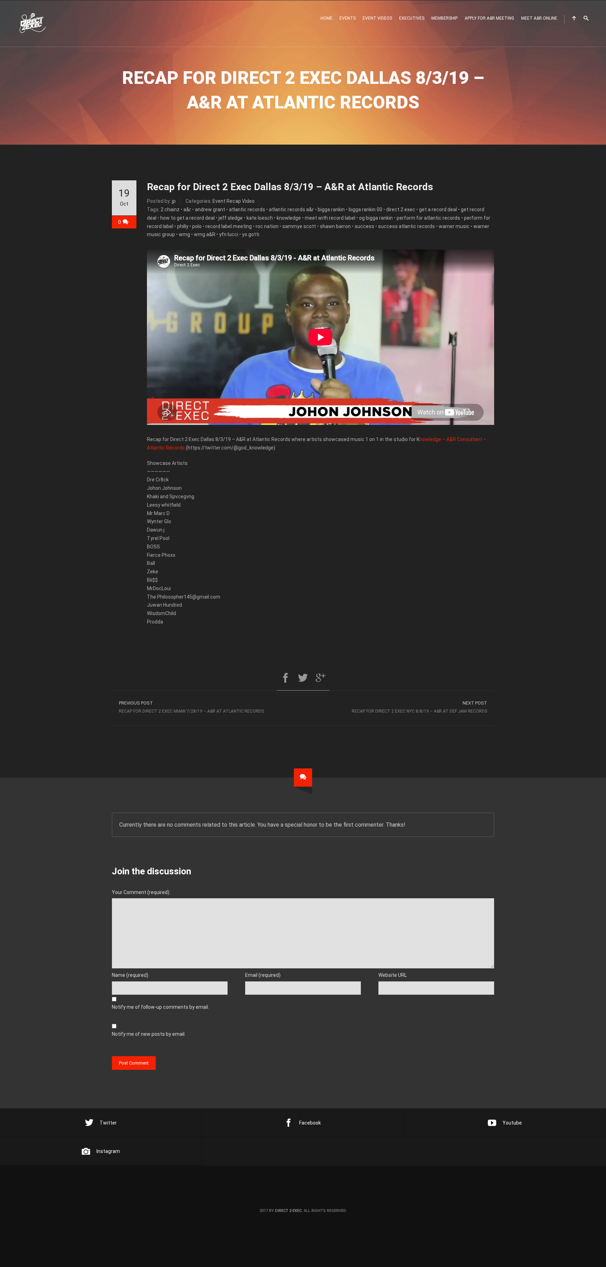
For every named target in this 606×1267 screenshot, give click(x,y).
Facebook (310, 1123)
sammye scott (299, 226)
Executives (411, 18)
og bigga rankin (376, 218)
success (364, 226)
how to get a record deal (187, 218)
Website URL (392, 975)
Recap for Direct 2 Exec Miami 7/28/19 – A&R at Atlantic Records (191, 707)
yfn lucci (228, 234)
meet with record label (330, 218)
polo (197, 226)
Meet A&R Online (539, 18)
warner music (454, 226)
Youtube (512, 1123)
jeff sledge (230, 218)
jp (174, 201)
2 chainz (170, 209)
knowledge (289, 218)
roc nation (267, 226)
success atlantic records (406, 226)
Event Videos (377, 18)
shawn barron (335, 226)
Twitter (108, 1123)
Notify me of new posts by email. (149, 1034)
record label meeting (229, 226)
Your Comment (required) (140, 892)
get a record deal (438, 209)
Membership (444, 18)
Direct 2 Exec (288, 1210)
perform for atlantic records (428, 218)
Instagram (108, 1151)
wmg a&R (204, 234)
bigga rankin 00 (365, 209)
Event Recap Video (234, 201)
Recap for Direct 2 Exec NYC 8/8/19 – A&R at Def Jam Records (419, 707)
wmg (184, 234)
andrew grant (210, 209)
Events (347, 18)
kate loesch (260, 218)
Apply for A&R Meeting (489, 18)
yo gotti (250, 234)
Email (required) (263, 975)
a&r (187, 209)
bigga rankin (331, 209)
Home (326, 18)
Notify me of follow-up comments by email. (160, 1007)
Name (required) (130, 975)
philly (182, 226)
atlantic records (247, 209)
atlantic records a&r (291, 209)
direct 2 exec (400, 209)
